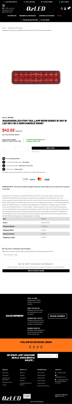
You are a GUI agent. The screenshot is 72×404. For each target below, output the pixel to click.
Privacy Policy (41, 378)
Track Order (5, 375)
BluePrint (22, 380)
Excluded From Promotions (15, 28)
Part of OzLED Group (36, 401)
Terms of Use (41, 372)
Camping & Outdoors (46, 15)
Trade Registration (30, 20)
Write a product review (10, 254)
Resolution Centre (7, 382)
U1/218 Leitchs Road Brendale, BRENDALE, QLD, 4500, (61, 381)
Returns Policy (41, 380)
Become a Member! (57, 316)
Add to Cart (51, 148)
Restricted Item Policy (43, 385)
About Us (22, 372)
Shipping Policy (41, 375)
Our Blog (22, 375)
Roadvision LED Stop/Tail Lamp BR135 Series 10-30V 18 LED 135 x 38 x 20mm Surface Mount (26, 30)
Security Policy (41, 383)
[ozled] (36, 8)
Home (3, 28)
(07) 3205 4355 (61, 372)
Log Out (4, 385)
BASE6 (59, 15)
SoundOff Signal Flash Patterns (26, 384)
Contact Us (23, 378)
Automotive (12, 15)
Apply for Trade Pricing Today (11, 141)
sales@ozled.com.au (60, 377)
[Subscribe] (56, 356)
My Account (45, 20)
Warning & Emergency (27, 15)
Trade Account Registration (6, 378)
